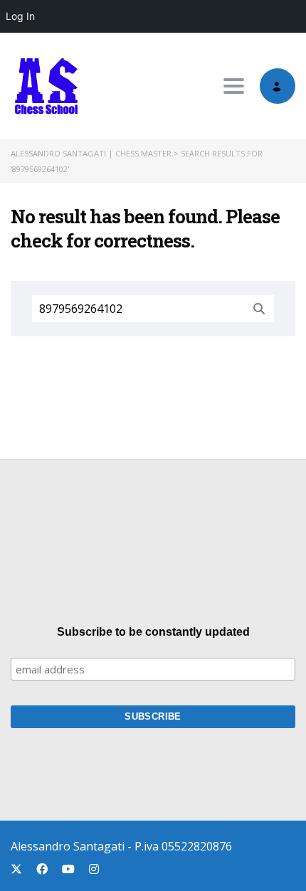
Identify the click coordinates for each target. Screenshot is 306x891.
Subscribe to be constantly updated (153, 632)
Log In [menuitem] (20, 16)
